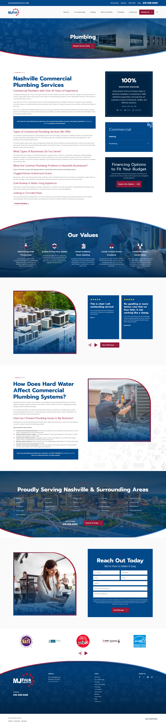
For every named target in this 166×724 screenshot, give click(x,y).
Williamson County (135, 510)
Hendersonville (49, 506)
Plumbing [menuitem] (121, 12)
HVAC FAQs (131, 3)
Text (120, 110)
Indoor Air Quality (100, 684)
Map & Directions (53, 681)
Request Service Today (81, 46)
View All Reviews (108, 345)
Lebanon (75, 506)
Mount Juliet (105, 506)
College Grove (77, 498)
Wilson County (20, 514)
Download (138, 110)
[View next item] (96, 345)
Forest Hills (48, 502)
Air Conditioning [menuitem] (79, 12)
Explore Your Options (126, 184)
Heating (97, 682)
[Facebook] (140, 677)
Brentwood (48, 498)
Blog (139, 3)
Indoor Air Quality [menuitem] (106, 12)
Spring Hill (76, 510)
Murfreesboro (134, 506)
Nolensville (20, 510)
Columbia (104, 498)
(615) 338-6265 (56, 453)
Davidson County (134, 498)
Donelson (19, 502)
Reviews (123, 3)
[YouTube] (148, 677)
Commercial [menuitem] (133, 12)
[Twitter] (144, 677)
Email (128, 110)
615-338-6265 (150, 3)
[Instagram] (152, 677)
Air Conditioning (99, 679)
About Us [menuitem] (66, 12)
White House (105, 510)
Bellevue (19, 498)
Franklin (75, 502)
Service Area (114, 3)
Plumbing (97, 687)
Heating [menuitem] (93, 12)
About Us (97, 677)
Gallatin (103, 502)
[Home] (14, 12)
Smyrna (46, 510)
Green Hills (19, 506)
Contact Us (145, 12)
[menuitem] (129, 136)
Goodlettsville (134, 502)
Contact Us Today (91, 523)
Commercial (98, 689)
